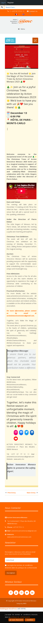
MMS (24, 600)
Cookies (30, 620)
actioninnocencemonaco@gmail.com (24, 527)
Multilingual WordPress (8, 605)
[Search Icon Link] (30, 13)
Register (10, 3)
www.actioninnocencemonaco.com (19, 533)
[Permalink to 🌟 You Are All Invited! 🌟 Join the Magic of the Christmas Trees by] (21, 68)
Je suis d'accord (16, 620)
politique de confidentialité (27, 564)
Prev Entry (12, 489)
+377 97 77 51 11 (18, 524)
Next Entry (31, 489)
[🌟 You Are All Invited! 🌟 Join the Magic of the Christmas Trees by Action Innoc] (35, 40)
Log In (3, 3)
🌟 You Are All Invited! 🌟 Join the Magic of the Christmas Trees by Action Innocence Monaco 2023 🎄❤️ (21, 77)
